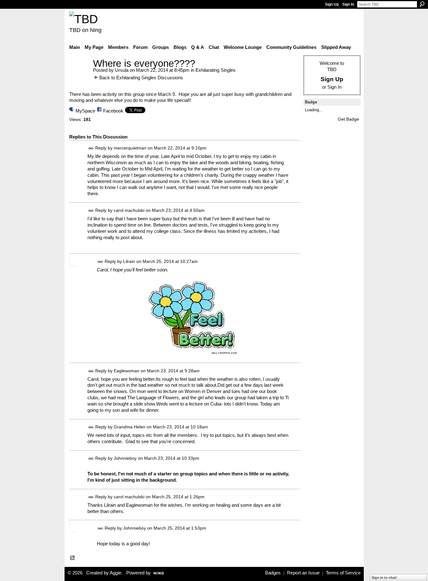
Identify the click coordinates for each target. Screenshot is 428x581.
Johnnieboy (125, 458)
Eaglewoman (126, 370)
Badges (273, 572)
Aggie (115, 572)
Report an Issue (303, 572)
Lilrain (129, 261)
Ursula (121, 70)
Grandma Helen (129, 426)
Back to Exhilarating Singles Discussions (141, 77)
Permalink (91, 148)
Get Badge (348, 119)
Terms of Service (343, 572)
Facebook (113, 110)
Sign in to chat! (384, 577)
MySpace (85, 110)
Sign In (348, 4)
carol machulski (129, 210)
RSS (73, 558)
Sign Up (332, 4)
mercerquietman (130, 147)
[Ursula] (79, 75)
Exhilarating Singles (216, 70)
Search (422, 4)
